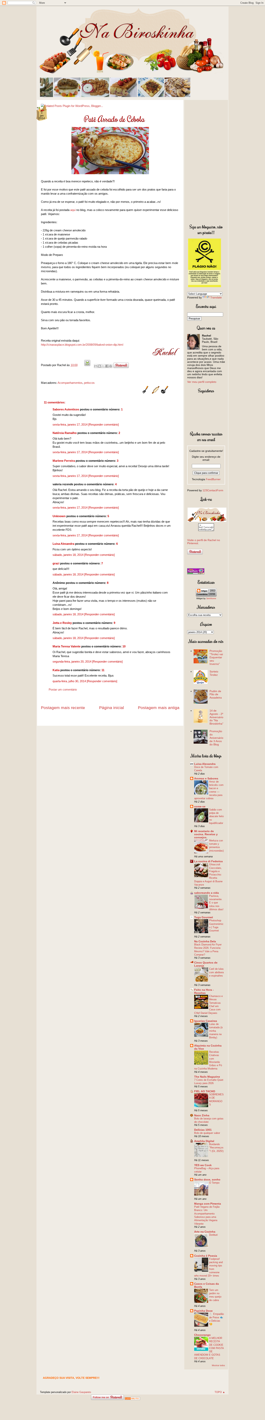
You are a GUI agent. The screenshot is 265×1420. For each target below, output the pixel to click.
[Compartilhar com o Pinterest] (111, 366)
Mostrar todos (218, 1365)
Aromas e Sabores (206, 778)
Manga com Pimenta (207, 1203)
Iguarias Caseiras (205, 1020)
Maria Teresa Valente (67, 646)
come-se (199, 806)
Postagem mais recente (63, 707)
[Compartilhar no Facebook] (107, 366)
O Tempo (214, 1182)
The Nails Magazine (207, 1076)
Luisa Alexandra (63, 543)
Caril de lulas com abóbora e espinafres (216, 972)
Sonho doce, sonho (207, 1179)
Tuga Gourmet (203, 917)
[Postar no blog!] (99, 366)
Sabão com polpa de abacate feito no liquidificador (216, 816)
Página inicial (111, 707)
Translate (216, 297)
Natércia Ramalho (65, 433)
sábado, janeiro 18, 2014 (68, 554)
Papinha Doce (203, 1310)
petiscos (89, 382)
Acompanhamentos (70, 382)
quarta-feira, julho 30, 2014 (70, 681)
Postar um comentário (63, 689)
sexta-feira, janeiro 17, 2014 (70, 424)
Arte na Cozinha (204, 1231)
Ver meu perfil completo (201, 381)
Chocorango (202, 1334)
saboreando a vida (206, 892)
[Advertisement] (206, 161)
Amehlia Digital (204, 1141)
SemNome (211, 598)
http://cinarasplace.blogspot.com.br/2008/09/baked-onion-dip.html (82, 344)
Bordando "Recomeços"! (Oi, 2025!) (216, 1147)
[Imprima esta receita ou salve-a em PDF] (87, 365)
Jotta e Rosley (62, 622)
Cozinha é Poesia (205, 1255)
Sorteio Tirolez (214, 673)
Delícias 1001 (203, 1129)
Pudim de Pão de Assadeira (216, 694)
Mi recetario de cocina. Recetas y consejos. (206, 834)
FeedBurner (213, 479)
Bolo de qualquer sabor (207, 1132)
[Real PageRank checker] (195, 573)
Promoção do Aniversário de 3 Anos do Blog (216, 738)
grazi (56, 563)
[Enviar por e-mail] (96, 366)
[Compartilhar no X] (103, 366)
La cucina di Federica (208, 861)
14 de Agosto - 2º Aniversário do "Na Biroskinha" (216, 717)
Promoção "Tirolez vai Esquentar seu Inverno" (216, 657)
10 (124, 646)
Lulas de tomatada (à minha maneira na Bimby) (216, 1031)
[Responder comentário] (103, 424)
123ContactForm (213, 490)
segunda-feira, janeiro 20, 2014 (72, 661)
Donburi (213, 1234)
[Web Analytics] (132, 1399)
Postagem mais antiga (158, 707)
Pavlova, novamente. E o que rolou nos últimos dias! (216, 902)
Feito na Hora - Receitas (204, 991)
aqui (72, 210)
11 (102, 670)
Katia (56, 670)
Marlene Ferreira (64, 460)
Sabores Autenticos (66, 409)
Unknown (59, 516)
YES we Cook (203, 1165)
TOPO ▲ (220, 1392)
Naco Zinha (201, 1115)
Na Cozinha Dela (205, 941)
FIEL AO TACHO (204, 1091)
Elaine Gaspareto (81, 1392)
